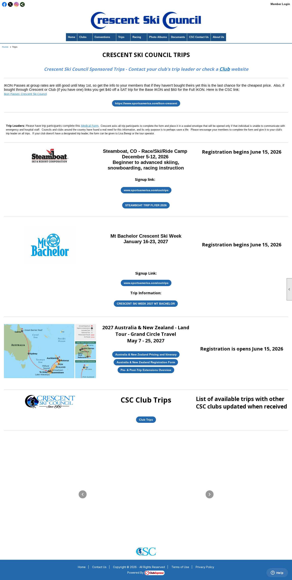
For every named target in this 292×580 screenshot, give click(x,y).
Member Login (280, 4)
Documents (178, 37)
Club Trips (146, 419)
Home (71, 37)
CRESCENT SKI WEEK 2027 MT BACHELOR (146, 303)
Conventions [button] (102, 37)
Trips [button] (121, 37)
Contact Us (99, 567)
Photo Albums (158, 37)
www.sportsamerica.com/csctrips (146, 190)
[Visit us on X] (10, 4)
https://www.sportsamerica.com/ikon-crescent (146, 103)
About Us (218, 37)
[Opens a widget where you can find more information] (277, 573)
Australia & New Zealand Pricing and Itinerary (146, 354)
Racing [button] (136, 37)
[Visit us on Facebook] (4, 4)
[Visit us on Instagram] (16, 4)
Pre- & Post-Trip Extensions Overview (146, 370)
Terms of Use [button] (180, 567)
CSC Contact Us (199, 37)
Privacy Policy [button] (205, 567)
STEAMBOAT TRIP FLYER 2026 (146, 205)
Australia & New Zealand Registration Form (146, 362)
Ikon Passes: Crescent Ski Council (25, 94)
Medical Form (90, 126)
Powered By (135, 572)
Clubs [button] (82, 37)
